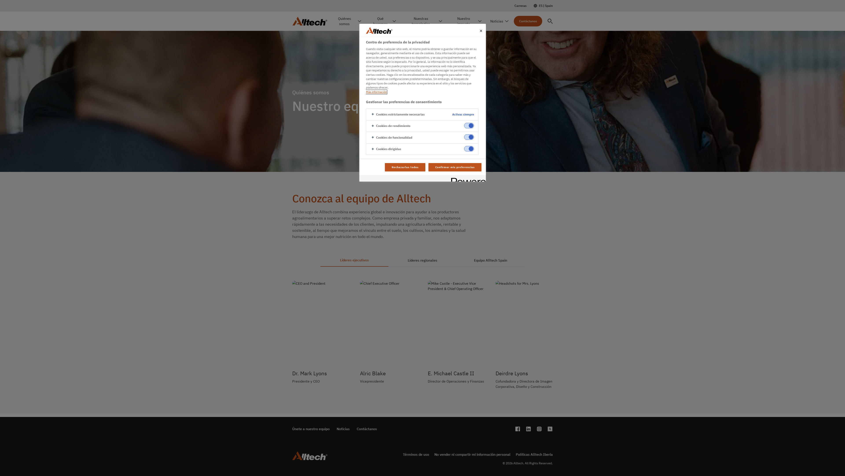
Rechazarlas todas (405, 167)
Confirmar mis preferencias (455, 167)
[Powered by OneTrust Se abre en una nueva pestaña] (467, 179)
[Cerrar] (481, 31)
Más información (376, 92)
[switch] (469, 125)
